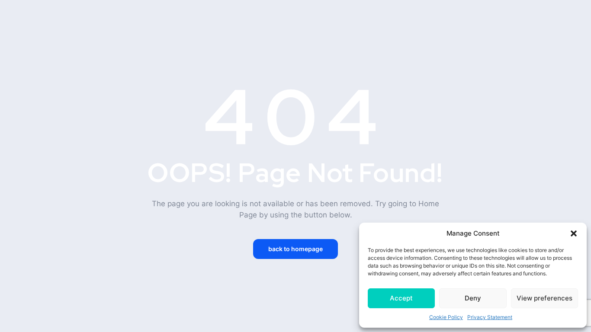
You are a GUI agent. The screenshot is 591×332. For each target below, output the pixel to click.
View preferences (544, 298)
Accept (401, 298)
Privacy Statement (489, 317)
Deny (473, 298)
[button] (573, 233)
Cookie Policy (446, 317)
